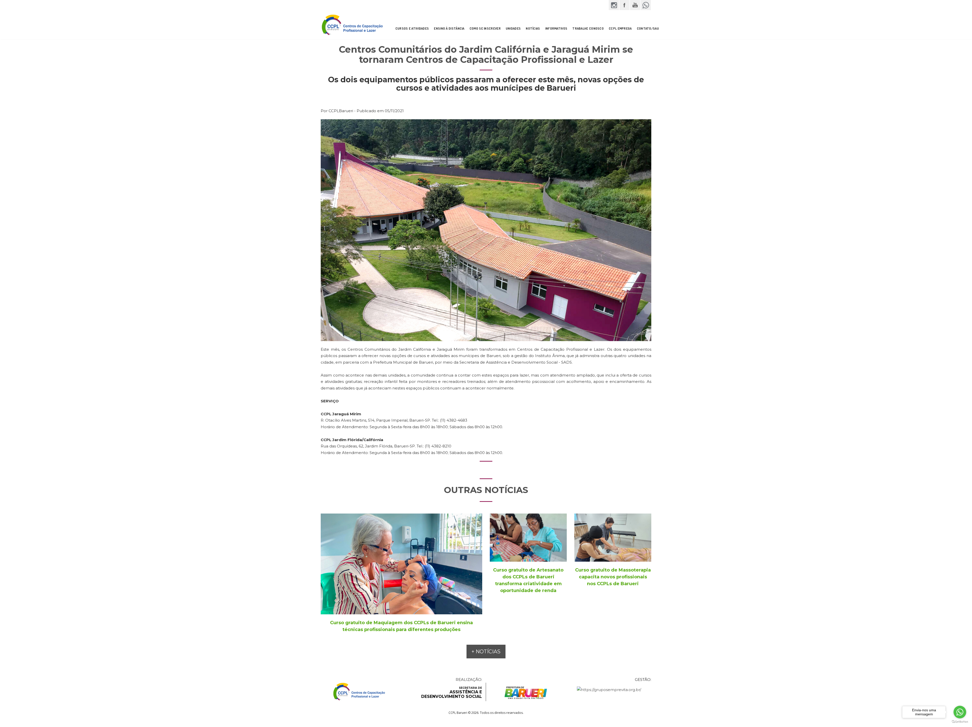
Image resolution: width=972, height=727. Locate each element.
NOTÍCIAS (533, 28)
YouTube (635, 5)
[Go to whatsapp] (960, 712)
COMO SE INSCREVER (485, 28)
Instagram (614, 5)
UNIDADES (513, 28)
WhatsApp (646, 5)
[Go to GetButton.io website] (960, 721)
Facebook (624, 5)
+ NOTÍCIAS (486, 652)
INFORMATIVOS (556, 28)
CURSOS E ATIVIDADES (412, 28)
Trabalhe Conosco (588, 28)
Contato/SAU (648, 28)
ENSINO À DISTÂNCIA (449, 28)
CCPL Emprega (620, 28)
